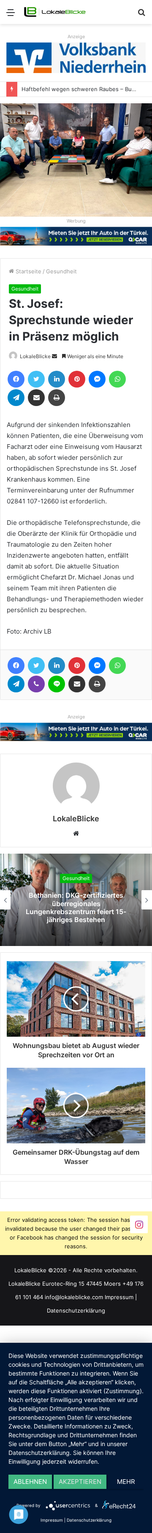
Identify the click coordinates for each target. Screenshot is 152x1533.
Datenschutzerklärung (76, 1310)
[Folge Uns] (139, 1223)
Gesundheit (61, 271)
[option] (76, 900)
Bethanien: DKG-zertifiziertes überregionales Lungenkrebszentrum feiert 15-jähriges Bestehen (76, 907)
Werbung (76, 221)
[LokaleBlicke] (55, 12)
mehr (126, 1482)
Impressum (119, 1297)
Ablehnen (30, 1482)
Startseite (27, 271)
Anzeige (76, 36)
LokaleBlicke (35, 356)
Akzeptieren (80, 1482)
